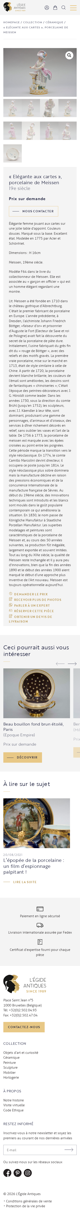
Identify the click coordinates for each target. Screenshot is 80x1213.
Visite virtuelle (14, 1105)
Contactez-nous (24, 1027)
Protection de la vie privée (25, 1206)
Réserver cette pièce (34, 611)
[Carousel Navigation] (66, 664)
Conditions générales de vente (29, 1201)
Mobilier (9, 1072)
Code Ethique (13, 1110)
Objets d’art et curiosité (20, 1052)
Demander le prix (31, 594)
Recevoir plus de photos (37, 600)
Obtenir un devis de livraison (30, 619)
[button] (69, 55)
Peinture (9, 1062)
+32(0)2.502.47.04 (24, 1015)
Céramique (54, 22)
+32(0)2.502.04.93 (23, 1010)
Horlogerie (11, 1077)
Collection (32, 22)
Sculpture (10, 1067)
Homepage (11, 22)
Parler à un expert (32, 605)
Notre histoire (13, 1100)
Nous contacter (38, 211)
